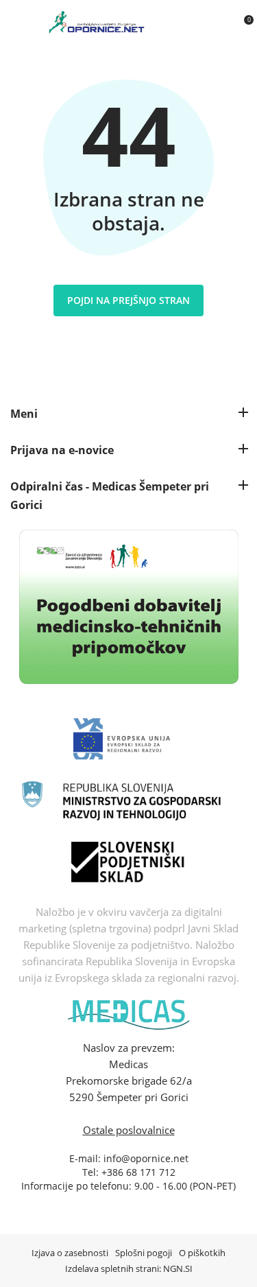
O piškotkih (202, 1253)
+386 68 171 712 (138, 1172)
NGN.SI (178, 1268)
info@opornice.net (145, 1158)
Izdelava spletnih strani (112, 1268)
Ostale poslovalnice (129, 1130)
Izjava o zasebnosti (70, 1253)
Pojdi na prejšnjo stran (128, 300)
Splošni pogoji (143, 1253)
